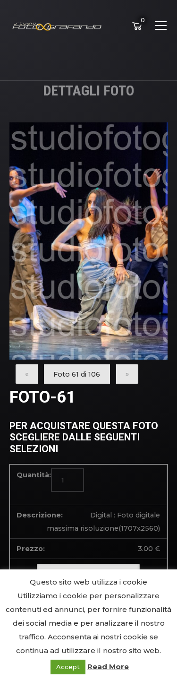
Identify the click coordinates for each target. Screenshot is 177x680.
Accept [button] (68, 667)
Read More (108, 666)
